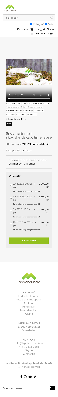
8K (30, 103)
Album (24, 29)
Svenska (40, 33)
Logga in (41, 29)
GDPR (29, 313)
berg (47, 103)
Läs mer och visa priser (22, 163)
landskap (29, 110)
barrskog (38, 103)
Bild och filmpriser (29, 296)
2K (9, 103)
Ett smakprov (14, 107)
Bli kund (51, 29)
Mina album (29, 306)
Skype (29, 350)
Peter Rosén (24, 150)
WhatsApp (29, 353)
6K (24, 103)
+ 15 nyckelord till (14, 119)
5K (19, 103)
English (51, 33)
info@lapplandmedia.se (29, 343)
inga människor (36, 107)
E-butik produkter (29, 326)
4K (14, 103)
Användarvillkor (29, 310)
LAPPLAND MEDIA (29, 323)
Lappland (22, 114)
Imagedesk (18, 388)
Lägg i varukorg (29, 240)
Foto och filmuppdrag (29, 299)
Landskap (40, 110)
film (24, 107)
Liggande (33, 114)
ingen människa (15, 110)
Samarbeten (29, 330)
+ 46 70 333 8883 (29, 346)
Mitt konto (29, 303)
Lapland (11, 114)
